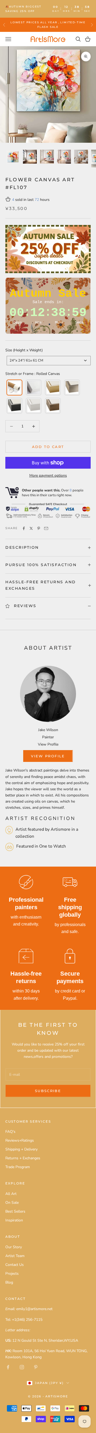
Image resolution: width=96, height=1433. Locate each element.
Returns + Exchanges (22, 1158)
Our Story (13, 1247)
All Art (11, 1193)
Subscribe (48, 1091)
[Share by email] (46, 528)
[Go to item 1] (12, 156)
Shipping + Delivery (21, 1149)
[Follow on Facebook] (8, 1367)
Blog (9, 1282)
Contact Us (14, 1264)
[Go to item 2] (29, 156)
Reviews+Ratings (19, 1140)
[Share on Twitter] (31, 528)
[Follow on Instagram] (22, 1367)
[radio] (13, 387)
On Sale (12, 1202)
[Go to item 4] (64, 156)
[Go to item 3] (46, 156)
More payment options (48, 475)
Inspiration (14, 1220)
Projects (12, 1273)
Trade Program (17, 1166)
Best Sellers (15, 1211)
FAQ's (10, 1131)
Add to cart (48, 447)
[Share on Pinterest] (39, 528)
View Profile (48, 744)
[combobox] (49, 360)
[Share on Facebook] (24, 528)
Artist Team (15, 1255)
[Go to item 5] (81, 156)
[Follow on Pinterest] (35, 1367)
